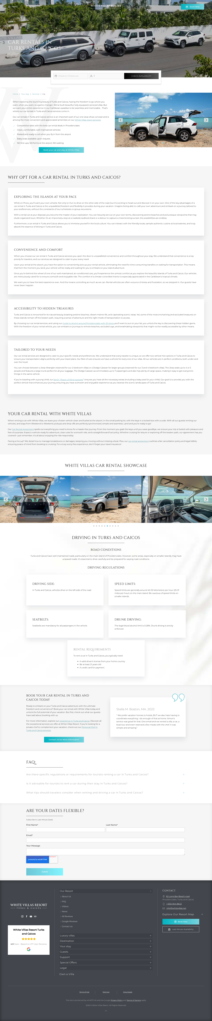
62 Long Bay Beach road (178, 896)
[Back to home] (106, 7)
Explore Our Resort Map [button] (178, 914)
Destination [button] (67, 940)
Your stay (25, 94)
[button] (12, 7)
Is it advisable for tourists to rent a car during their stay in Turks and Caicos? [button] (76, 783)
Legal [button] (63, 967)
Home (15, 94)
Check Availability (141, 76)
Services (35, 94)
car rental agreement (138, 441)
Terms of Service (134, 1000)
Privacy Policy (117, 1000)
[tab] (160, 143)
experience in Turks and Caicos (75, 721)
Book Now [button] (194, 7)
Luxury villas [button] (67, 935)
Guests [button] (64, 951)
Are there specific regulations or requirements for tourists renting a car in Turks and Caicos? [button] (87, 774)
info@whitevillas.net (176, 908)
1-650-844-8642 (174, 904)
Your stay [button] (65, 946)
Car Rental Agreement (23, 429)
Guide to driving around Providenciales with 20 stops (88, 323)
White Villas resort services (88, 120)
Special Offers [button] (68, 962)
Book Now (183, 922)
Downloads (127, 992)
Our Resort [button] (66, 891)
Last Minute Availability (183, 929)
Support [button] (65, 957)
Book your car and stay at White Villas (61, 150)
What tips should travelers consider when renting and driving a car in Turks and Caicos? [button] (84, 792)
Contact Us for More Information (64, 740)
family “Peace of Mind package (68, 379)
